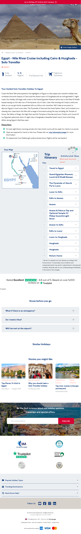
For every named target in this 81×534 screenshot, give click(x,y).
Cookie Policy (55, 522)
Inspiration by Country (9, 380)
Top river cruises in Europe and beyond (67, 387)
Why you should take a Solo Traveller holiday (38, 384)
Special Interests (34, 380)
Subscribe (66, 421)
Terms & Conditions (37, 522)
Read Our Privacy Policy (40, 429)
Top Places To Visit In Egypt (10, 384)
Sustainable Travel (26, 522)
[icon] (56, 2)
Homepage (52, 519)
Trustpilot (3, 289)
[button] (63, 167)
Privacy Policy (47, 522)
